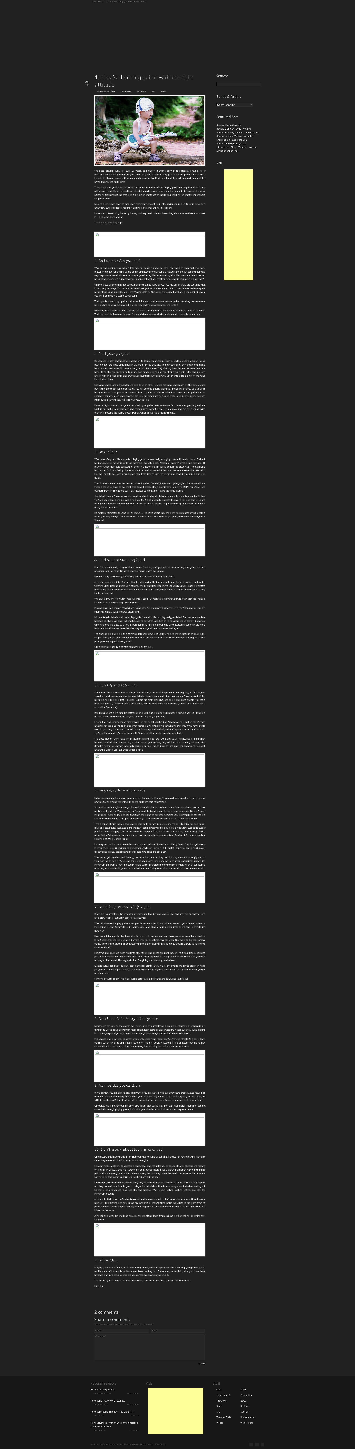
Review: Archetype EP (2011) (231, 143)
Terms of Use (160, 1444)
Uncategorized (247, 1417)
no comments (133, 1393)
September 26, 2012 (106, 91)
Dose (243, 1389)
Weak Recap (246, 1423)
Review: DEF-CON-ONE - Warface (233, 129)
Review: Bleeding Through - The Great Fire (237, 132)
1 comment (134, 1415)
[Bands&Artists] (228, 96)
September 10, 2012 (102, 1393)
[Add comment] (104, 1364)
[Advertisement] (238, 224)
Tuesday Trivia (223, 1417)
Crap (218, 1389)
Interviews (221, 1400)
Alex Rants (141, 91)
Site (218, 1412)
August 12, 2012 (100, 1404)
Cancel (202, 1364)
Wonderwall (140, 292)
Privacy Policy (147, 1444)
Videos (219, 1423)
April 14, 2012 (99, 1415)
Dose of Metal (98, 2)
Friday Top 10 (223, 1395)
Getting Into (246, 1395)
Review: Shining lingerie (228, 125)
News (243, 1400)
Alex (153, 91)
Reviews (244, 1406)
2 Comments (125, 91)
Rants (163, 91)
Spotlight (244, 1412)
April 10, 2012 (99, 1430)
